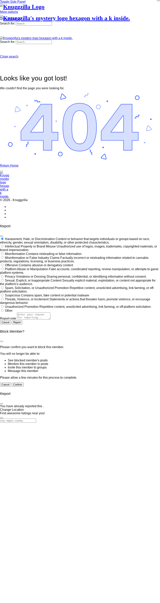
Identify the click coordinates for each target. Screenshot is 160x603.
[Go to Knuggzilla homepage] (22, 7)
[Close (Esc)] (1, 236)
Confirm (17, 384)
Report (17, 322)
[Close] (158, 0)
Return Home (9, 165)
